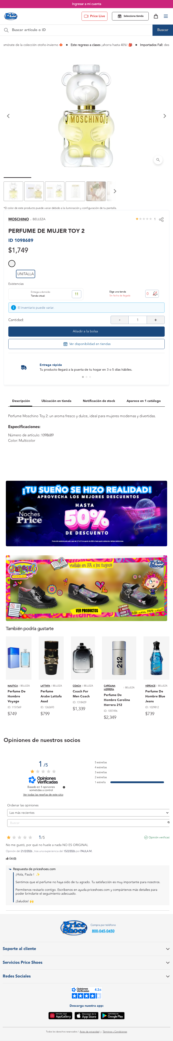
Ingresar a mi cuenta (86, 4)
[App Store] (86, 1016)
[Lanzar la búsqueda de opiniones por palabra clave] (169, 823)
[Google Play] (113, 1016)
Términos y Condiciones (115, 1032)
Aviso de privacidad (89, 1032)
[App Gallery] (60, 1016)
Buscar (162, 30)
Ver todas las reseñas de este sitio (43, 794)
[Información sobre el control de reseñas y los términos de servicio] (64, 787)
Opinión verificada (160, 837)
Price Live (97, 16)
